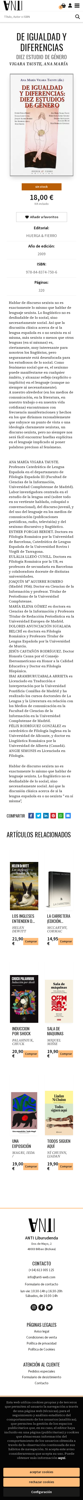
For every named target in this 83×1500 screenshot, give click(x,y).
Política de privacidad (41, 1343)
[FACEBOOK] (41, 1307)
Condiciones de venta (41, 1337)
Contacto (41, 1383)
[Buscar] (77, 16)
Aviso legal (41, 1331)
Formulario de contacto (41, 1284)
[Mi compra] (63, 5)
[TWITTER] (49, 1307)
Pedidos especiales (41, 1371)
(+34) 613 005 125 (41, 1270)
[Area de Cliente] (70, 5)
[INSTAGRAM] (34, 1307)
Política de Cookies (41, 1349)
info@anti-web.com (41, 1277)
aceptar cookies (41, 1472)
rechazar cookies (41, 1482)
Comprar (31, 941)
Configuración (41, 1492)
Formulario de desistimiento (41, 1377)
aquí (61, 1458)
